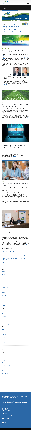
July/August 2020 (4, 316)
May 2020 (3, 319)
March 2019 (4, 342)
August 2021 (4, 297)
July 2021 (3, 298)
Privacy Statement (16, 429)
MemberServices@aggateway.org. (10, 397)
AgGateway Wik (6, 416)
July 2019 (3, 335)
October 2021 (4, 293)
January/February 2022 (6, 287)
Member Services (4, 263)
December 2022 (4, 271)
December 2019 (4, 327)
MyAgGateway (6, 418)
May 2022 (3, 282)
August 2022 (4, 277)
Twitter (5, 422)
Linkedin (3, 422)
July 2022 (3, 279)
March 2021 (4, 305)
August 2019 (4, 334)
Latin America (4, 258)
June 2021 (3, 300)
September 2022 (5, 276)
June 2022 (3, 280)
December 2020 (4, 310)
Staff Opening (4, 261)
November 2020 (4, 311)
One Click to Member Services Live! (13, 263)
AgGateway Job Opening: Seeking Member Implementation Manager (16, 31)
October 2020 (4, 313)
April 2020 (3, 321)
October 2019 (4, 331)
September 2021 (5, 295)
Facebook (2, 422)
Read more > (25, 203)
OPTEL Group (15, 24)
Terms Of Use (12, 429)
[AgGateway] (5, 2)
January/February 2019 (6, 344)
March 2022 (4, 285)
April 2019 (3, 340)
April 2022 (3, 284)
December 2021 (4, 290)
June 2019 (3, 337)
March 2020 (4, 363)
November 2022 (4, 272)
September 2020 (5, 314)
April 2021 (3, 303)
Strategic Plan (4, 255)
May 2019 (3, 339)
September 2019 (5, 332)
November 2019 (4, 329)
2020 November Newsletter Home (8, 251)
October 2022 (4, 274)
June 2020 (3, 318)
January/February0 (6, 324)
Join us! (3, 55)
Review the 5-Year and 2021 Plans (10, 29)
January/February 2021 (6, 306)
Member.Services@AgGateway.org (7, 415)
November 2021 (4, 292)
